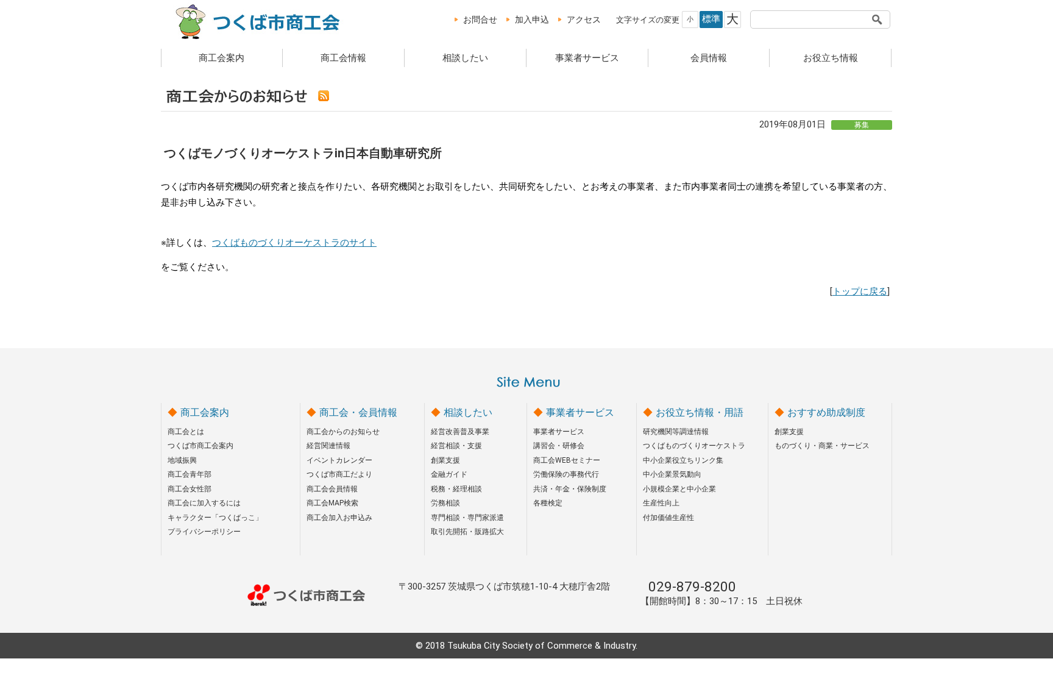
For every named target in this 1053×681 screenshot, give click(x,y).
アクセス (584, 19)
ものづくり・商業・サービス (822, 445)
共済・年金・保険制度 (569, 489)
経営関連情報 (328, 445)
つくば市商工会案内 (200, 445)
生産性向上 (661, 503)
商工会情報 (343, 57)
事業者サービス (587, 57)
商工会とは (186, 431)
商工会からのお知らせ (343, 431)
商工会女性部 (189, 489)
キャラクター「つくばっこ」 (215, 517)
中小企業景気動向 (672, 474)
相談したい (465, 57)
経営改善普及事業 (460, 431)
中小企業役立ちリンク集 (683, 460)
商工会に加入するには (204, 503)
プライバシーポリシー (204, 531)
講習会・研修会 (558, 445)
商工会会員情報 (332, 489)
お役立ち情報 (830, 57)
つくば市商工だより (339, 474)
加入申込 (532, 19)
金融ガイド (449, 474)
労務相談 (445, 503)
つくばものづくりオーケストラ (694, 445)
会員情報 (708, 57)
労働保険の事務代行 (566, 474)
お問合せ (480, 19)
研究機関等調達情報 (676, 431)
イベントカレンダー (339, 460)
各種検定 (547, 503)
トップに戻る (859, 291)
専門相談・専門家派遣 (467, 517)
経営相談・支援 (456, 445)
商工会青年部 (189, 474)
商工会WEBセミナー (566, 460)
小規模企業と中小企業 (679, 489)
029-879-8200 (692, 586)
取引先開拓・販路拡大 (467, 531)
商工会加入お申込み (339, 517)
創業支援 (445, 460)
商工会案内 (221, 57)
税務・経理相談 (456, 489)
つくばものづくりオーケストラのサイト (294, 242)
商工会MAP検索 (332, 503)
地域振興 (182, 460)
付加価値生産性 (668, 517)
